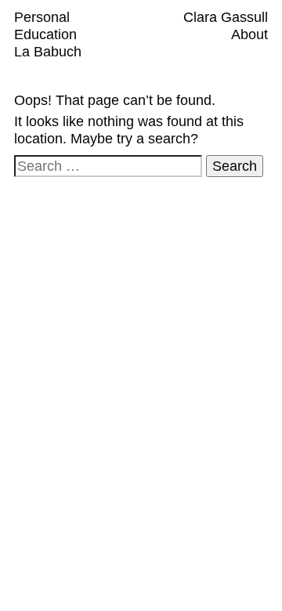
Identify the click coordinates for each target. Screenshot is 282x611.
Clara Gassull (225, 17)
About (249, 34)
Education (45, 34)
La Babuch (47, 52)
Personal (42, 17)
